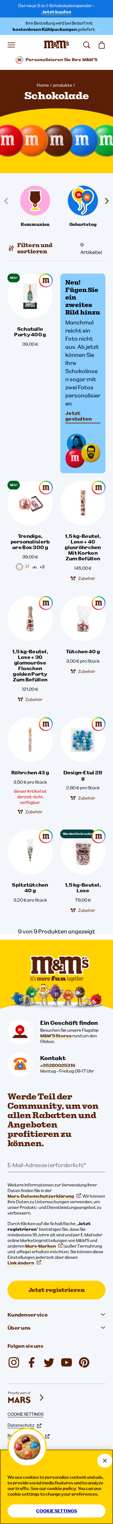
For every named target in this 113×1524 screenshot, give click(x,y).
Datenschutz (21, 1425)
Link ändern (21, 1262)
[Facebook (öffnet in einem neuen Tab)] (31, 1362)
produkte (62, 85)
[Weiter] (105, 201)
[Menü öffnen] (11, 45)
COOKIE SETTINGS (25, 1414)
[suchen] (86, 45)
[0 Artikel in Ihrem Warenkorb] (101, 45)
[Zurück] (8, 201)
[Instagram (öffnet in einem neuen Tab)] (14, 1362)
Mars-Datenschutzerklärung (41, 1196)
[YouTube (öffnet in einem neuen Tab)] (66, 1362)
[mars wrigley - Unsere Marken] (26, 1397)
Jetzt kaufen (56, 11)
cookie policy (61, 1488)
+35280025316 (57, 1065)
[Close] (104, 1461)
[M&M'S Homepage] (56, 45)
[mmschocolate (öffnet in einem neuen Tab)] (84, 1362)
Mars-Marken (40, 1246)
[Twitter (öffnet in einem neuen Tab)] (49, 1362)
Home (43, 85)
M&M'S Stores (56, 1035)
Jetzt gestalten (78, 415)
